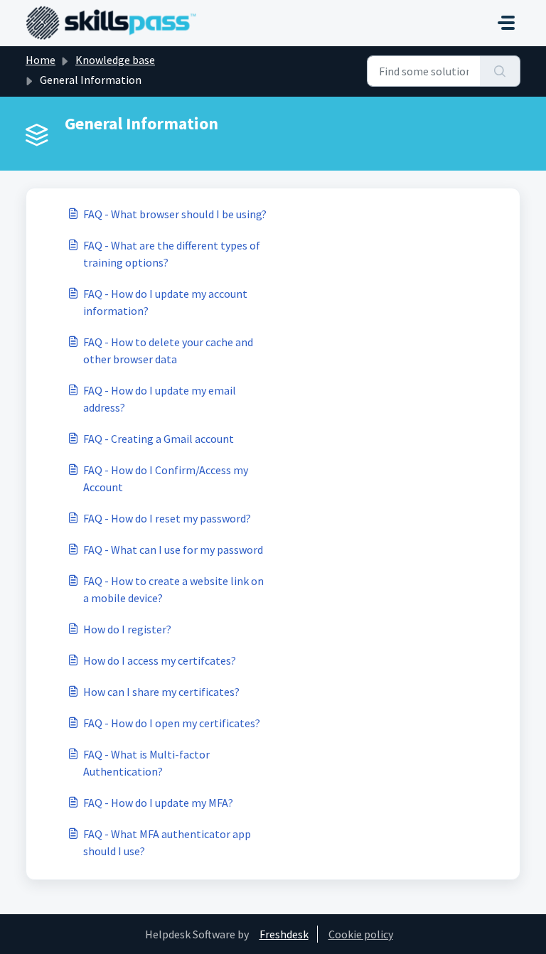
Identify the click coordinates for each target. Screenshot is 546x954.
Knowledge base (115, 60)
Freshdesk (284, 934)
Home (40, 60)
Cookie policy (360, 934)
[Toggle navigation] (506, 23)
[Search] (500, 71)
